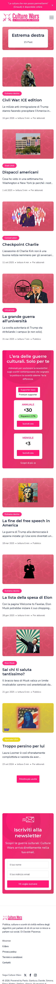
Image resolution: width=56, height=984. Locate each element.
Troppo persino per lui (23, 746)
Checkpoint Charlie (20, 244)
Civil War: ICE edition (22, 100)
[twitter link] (25, 975)
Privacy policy (9, 951)
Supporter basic (28, 389)
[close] (52, 5)
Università (9, 310)
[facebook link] (30, 975)
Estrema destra (12, 93)
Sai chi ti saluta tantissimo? (17, 671)
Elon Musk (9, 663)
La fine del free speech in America (26, 523)
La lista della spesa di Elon (27, 597)
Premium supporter (28, 394)
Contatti (6, 962)
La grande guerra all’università (18, 318)
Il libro (5, 946)
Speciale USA (11, 739)
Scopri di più (26, 463)
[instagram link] (35, 975)
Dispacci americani (20, 172)
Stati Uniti (9, 165)
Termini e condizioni (12, 957)
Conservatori (11, 237)
